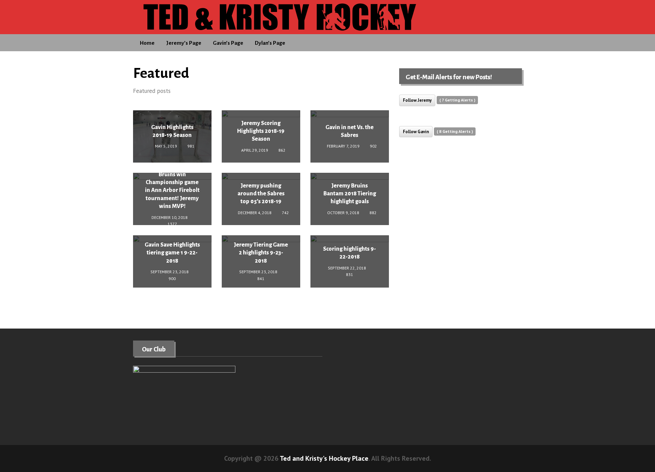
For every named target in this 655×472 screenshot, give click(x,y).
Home (147, 43)
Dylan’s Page (270, 43)
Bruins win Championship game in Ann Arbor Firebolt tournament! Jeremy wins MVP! (172, 190)
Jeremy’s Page (183, 43)
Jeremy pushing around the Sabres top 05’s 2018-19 (261, 194)
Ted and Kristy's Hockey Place (324, 458)
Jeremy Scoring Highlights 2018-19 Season (261, 131)
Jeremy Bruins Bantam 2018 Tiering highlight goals (349, 194)
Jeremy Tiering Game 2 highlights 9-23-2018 (261, 253)
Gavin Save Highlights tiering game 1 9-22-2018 (172, 253)
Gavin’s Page (228, 43)
